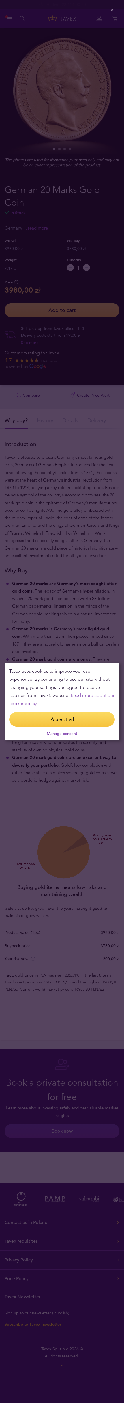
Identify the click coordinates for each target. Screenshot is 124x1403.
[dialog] (62, 701)
